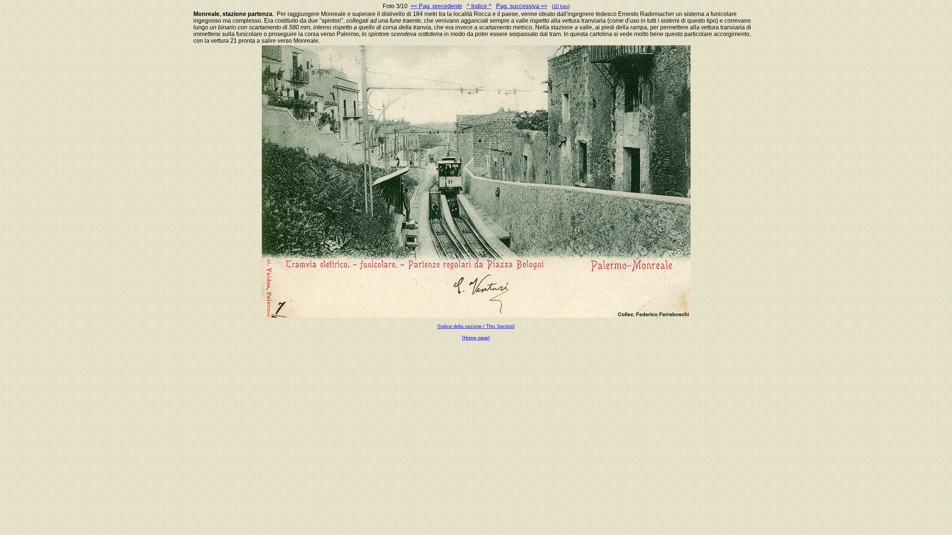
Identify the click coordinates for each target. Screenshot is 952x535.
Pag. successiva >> (521, 6)
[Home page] (476, 338)
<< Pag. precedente (436, 6)
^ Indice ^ (479, 6)
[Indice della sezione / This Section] (476, 326)
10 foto (560, 6)
